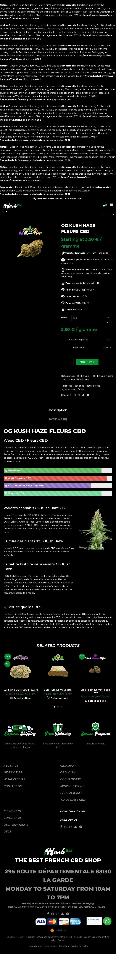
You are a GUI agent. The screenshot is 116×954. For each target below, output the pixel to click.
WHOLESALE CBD (72, 799)
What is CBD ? (14, 779)
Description (58, 410)
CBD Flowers (82, 376)
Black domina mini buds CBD (95, 691)
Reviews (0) (58, 419)
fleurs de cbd (93, 385)
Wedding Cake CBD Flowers (21, 689)
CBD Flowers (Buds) (102, 376)
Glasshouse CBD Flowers (76, 379)
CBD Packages (71, 793)
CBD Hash (68, 772)
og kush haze (68, 389)
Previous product (104, 214)
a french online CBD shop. (34, 906)
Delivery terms (16, 824)
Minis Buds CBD (72, 786)
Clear (111, 322)
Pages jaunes (35, 946)
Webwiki (76, 946)
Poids (64, 317)
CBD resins (84, 906)
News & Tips (13, 772)
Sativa (81, 389)
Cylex (85, 946)
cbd (70, 385)
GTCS (7, 831)
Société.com (50, 946)
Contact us (13, 786)
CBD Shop (68, 765)
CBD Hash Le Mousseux (58, 689)
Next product (111, 214)
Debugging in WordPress (13, 96)
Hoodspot (64, 946)
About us (11, 765)
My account (13, 811)
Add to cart (87, 362)
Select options (22, 698)
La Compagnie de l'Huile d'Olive (58, 949)
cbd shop (79, 385)
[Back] (4, 211)
